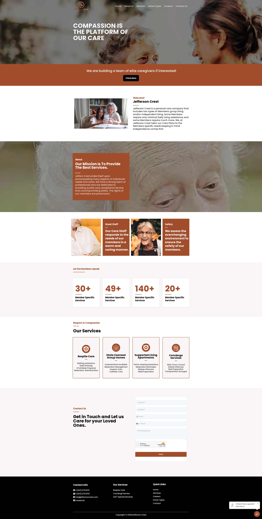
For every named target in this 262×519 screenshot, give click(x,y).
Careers (168, 6)
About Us (128, 6)
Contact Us (181, 6)
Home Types (154, 6)
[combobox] (137, 423)
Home (118, 6)
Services (141, 6)
